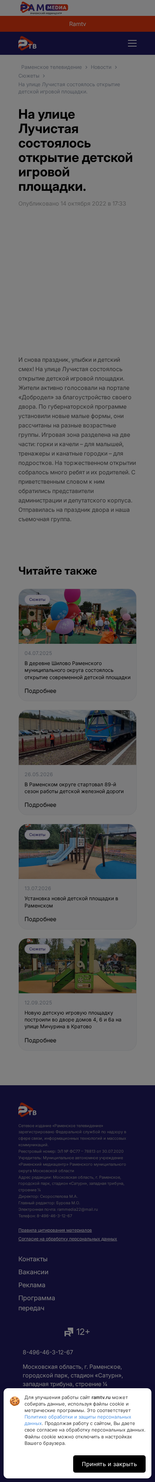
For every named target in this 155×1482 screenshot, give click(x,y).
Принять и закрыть (109, 1464)
